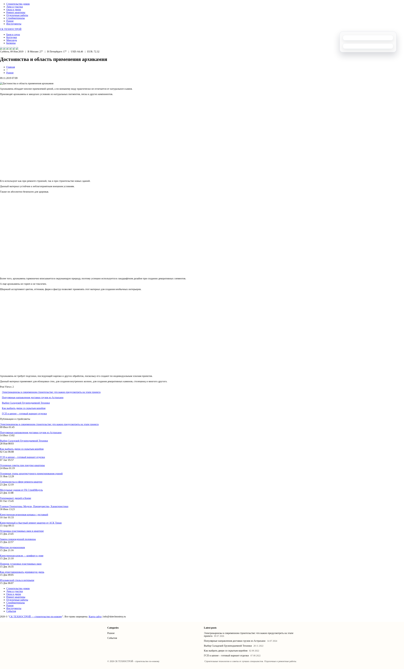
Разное (10, 21)
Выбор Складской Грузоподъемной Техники (26, 402)
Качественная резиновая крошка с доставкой (24, 514)
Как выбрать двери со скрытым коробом (23, 408)
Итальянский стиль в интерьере (17, 580)
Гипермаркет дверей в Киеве (15, 498)
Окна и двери (13, 9)
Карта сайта (95, 616)
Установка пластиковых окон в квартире (22, 531)
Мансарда (11, 40)
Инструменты (13, 23)
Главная (10, 67)
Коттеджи (11, 37)
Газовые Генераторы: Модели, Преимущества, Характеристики (34, 506)
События (11, 611)
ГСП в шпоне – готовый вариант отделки (24, 413)
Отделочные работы (17, 15)
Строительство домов (18, 4)
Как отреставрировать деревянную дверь (22, 572)
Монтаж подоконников (12, 547)
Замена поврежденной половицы (18, 539)
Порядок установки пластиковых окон (21, 563)
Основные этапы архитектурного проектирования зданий (31, 473)
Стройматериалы (15, 18)
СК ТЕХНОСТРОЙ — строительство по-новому (35, 616)
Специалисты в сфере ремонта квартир (21, 481)
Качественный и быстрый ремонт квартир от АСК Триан (31, 522)
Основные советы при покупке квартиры (22, 465)
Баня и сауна (13, 34)
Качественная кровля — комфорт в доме (21, 555)
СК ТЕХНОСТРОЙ (10, 29)
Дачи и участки (14, 6)
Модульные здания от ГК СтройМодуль (21, 490)
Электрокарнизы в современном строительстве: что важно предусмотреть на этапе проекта (51, 392)
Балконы (11, 43)
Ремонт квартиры (15, 12)
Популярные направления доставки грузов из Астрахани (32, 397)
